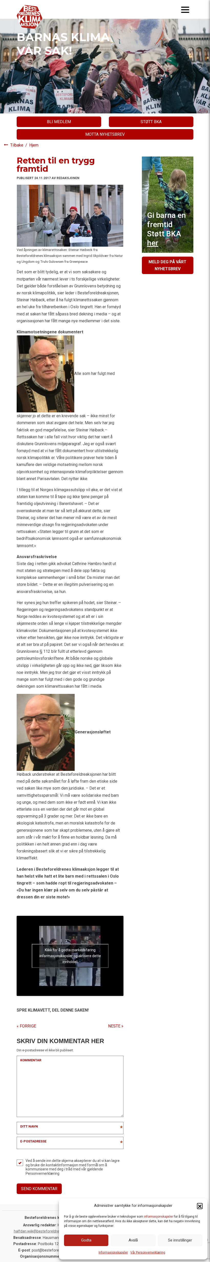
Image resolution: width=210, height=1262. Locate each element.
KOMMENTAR (30, 1060)
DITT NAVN (29, 1126)
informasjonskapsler (158, 1216)
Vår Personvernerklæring (147, 1252)
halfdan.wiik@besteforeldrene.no (41, 1231)
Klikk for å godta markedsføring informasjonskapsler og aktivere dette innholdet (70, 956)
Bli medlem (59, 121)
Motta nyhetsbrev (105, 134)
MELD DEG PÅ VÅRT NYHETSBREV (167, 265)
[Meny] (185, 9)
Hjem (33, 145)
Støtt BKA (151, 121)
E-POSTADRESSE (33, 1141)
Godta (86, 1240)
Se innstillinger (180, 1240)
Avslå (133, 1240)
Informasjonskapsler (113, 1252)
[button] (199, 1205)
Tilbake (17, 145)
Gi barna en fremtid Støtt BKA (166, 229)
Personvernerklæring (42, 1173)
